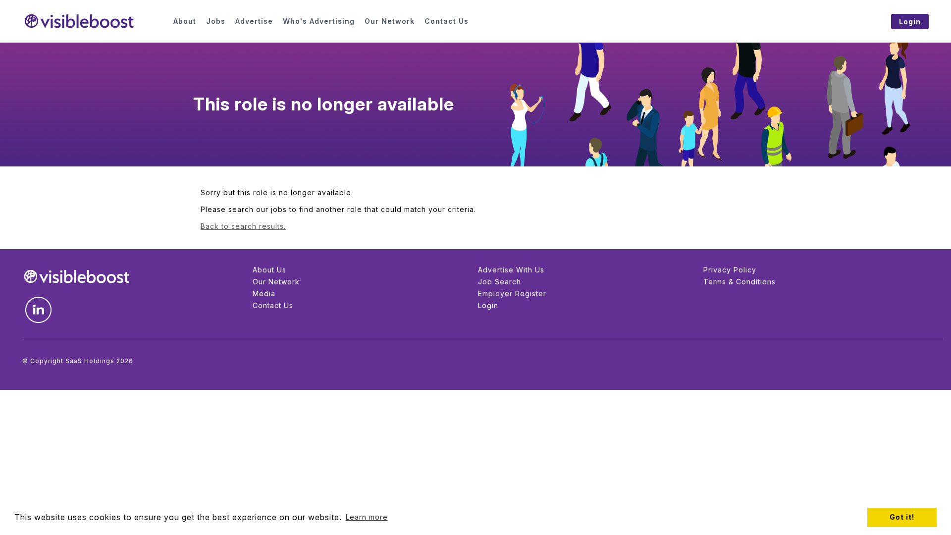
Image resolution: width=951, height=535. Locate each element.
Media (264, 293)
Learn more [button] (367, 517)
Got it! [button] (902, 517)
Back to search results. (243, 226)
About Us (269, 270)
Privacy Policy (729, 270)
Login (488, 305)
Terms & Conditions (739, 281)
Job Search (499, 281)
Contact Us (273, 305)
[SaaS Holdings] (91, 21)
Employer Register (512, 293)
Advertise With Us (511, 270)
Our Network (276, 281)
